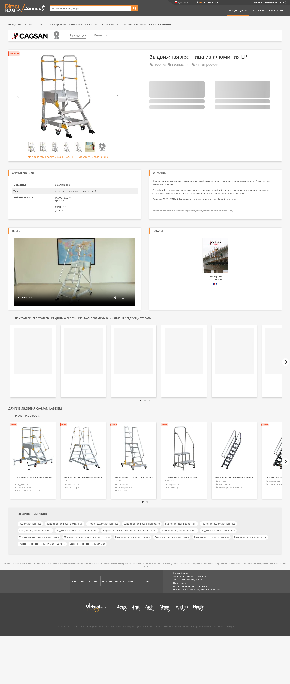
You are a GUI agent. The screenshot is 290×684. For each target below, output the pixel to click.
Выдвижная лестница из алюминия (65, 523)
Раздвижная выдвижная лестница (179, 530)
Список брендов (181, 573)
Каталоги (257, 10)
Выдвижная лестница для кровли (218, 530)
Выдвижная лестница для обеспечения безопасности (129, 530)
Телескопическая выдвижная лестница (39, 537)
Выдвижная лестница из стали (180, 523)
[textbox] (90, 8)
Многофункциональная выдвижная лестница (87, 537)
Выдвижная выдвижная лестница (172, 537)
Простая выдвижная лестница (103, 523)
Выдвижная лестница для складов (132, 537)
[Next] (117, 96)
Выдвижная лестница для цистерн (211, 537)
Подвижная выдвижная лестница (218, 523)
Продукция (236, 10)
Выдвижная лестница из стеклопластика (77, 530)
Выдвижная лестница (30, 523)
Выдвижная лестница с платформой (142, 523)
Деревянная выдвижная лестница (87, 543)
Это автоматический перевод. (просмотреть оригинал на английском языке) (192, 210)
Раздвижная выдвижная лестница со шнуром (42, 543)
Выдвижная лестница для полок (250, 537)
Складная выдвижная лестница (35, 530)
